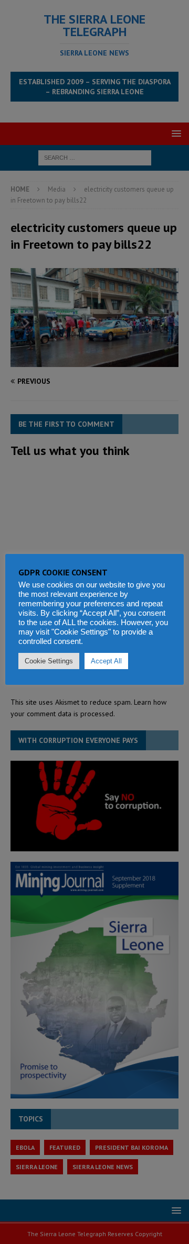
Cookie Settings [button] (49, 661)
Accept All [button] (106, 661)
